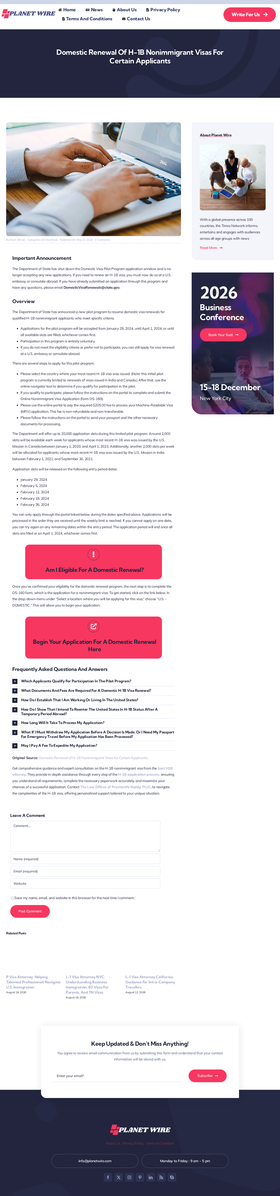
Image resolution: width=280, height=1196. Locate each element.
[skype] (172, 1177)
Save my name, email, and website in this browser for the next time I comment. (74, 898)
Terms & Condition (160, 1143)
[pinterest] (140, 1177)
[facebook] (108, 1177)
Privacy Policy (133, 1143)
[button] (93, 681)
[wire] (28, 9)
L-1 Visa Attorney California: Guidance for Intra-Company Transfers (150, 982)
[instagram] (129, 1177)
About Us (113, 1143)
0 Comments (102, 239)
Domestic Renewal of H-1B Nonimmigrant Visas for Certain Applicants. (94, 758)
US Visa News (49, 239)
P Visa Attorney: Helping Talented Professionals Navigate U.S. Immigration (33, 982)
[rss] (161, 1177)
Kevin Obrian (17, 239)
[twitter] (118, 1177)
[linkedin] (150, 1177)
